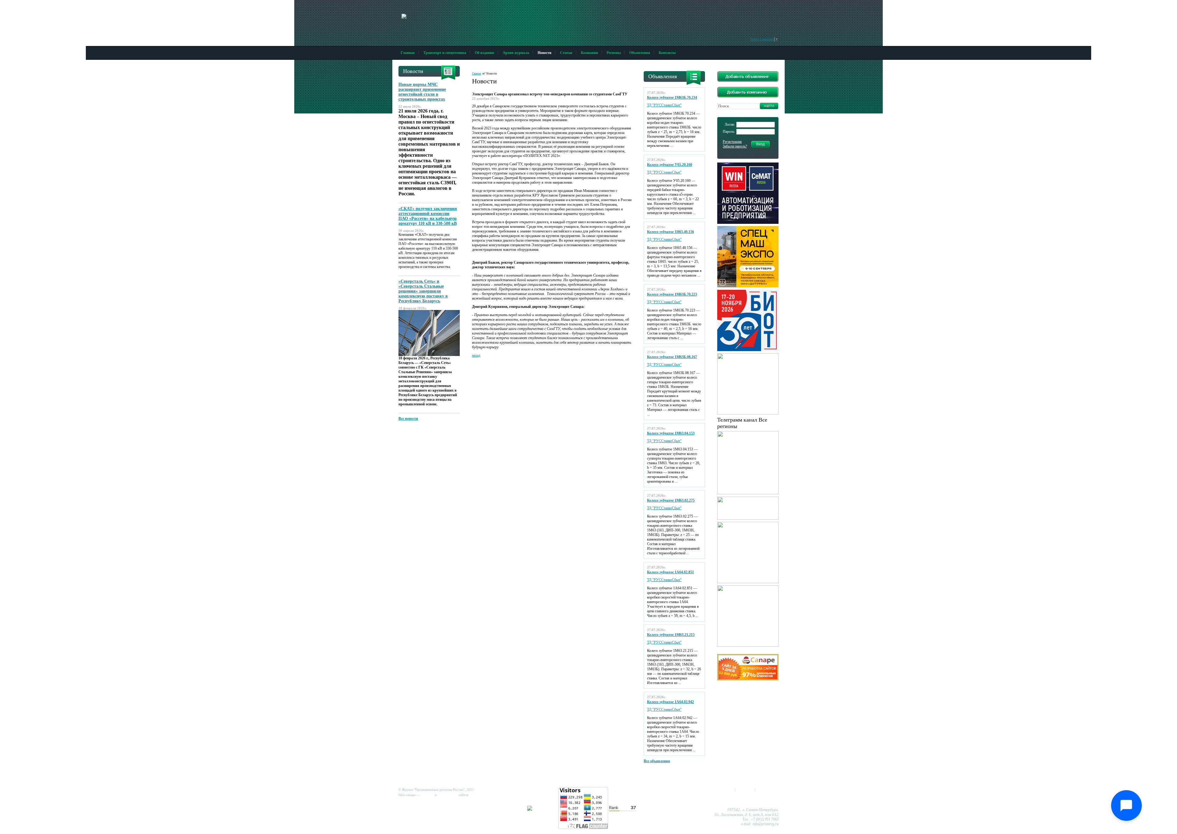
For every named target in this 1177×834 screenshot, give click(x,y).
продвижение (448, 795)
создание (427, 795)
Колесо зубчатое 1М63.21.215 (671, 635)
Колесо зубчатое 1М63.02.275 (671, 500)
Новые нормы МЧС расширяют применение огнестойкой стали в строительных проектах (422, 91)
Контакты (667, 53)
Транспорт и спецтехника (444, 53)
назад (476, 355)
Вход (760, 144)
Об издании (484, 53)
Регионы (614, 53)
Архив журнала (516, 53)
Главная (408, 53)
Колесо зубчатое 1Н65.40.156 (670, 232)
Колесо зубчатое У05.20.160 (669, 165)
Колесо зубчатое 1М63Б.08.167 (672, 357)
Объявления (639, 53)
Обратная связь (767, 789)
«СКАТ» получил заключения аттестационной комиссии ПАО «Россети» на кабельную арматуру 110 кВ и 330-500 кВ (427, 216)
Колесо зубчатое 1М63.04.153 (671, 433)
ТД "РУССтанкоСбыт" (664, 105)
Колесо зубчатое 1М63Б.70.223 (672, 294)
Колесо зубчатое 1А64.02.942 (670, 702)
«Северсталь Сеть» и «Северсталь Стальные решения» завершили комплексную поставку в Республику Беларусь (423, 291)
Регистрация (732, 142)
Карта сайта (745, 789)
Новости (544, 53)
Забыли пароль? (735, 146)
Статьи (566, 53)
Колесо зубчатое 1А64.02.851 (670, 572)
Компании (589, 53)
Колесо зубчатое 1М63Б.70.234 (672, 97)
